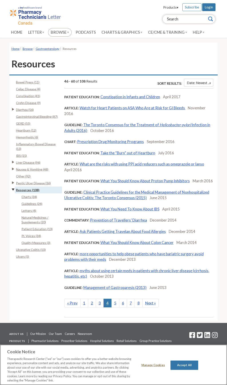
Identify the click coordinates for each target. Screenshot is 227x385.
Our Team (55, 334)
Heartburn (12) (26, 130)
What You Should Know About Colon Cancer (137, 242)
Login (209, 7)
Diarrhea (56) (25, 110)
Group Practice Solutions (155, 341)
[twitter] (199, 336)
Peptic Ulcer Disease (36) (33, 183)
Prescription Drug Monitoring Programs (110, 141)
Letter (35, 32)
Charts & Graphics (121, 32)
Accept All (184, 365)
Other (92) (23, 176)
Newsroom (85, 334)
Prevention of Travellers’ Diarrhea (118, 220)
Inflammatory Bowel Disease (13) (36, 146)
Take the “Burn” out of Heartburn (127, 153)
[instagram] (215, 336)
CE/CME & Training (166, 32)
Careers (70, 334)
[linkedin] (207, 336)
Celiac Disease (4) (28, 89)
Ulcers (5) (22, 256)
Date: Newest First (200, 83)
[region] (113, 365)
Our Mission (38, 334)
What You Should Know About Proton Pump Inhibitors (145, 181)
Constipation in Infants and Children (130, 96)
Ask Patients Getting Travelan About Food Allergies (123, 231)
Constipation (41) (28, 96)
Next (150, 303)
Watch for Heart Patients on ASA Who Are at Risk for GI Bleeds (133, 108)
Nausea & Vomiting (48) (32, 169)
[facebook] (192, 336)
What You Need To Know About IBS (129, 209)
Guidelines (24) (32, 204)
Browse (59, 32)
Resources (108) (27, 190)
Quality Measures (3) (36, 243)
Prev (72, 303)
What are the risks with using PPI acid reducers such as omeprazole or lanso (142, 164)
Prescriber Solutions (74, 341)
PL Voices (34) (31, 236)
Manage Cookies (153, 365)
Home (16, 32)
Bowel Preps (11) (27, 82)
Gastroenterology (47, 49)
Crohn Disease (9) (28, 103)
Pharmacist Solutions (45, 341)
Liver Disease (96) (28, 162)
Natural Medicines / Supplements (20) (35, 220)
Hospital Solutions (102, 341)
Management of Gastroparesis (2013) (115, 287)
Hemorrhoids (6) (27, 137)
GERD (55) (23, 123)
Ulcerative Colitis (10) (31, 249)
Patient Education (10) (37, 229)
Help (198, 32)
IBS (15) (21, 155)
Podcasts (86, 32)
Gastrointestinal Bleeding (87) (37, 116)
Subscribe (192, 7)
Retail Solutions (127, 341)
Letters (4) (29, 210)
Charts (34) (29, 197)
